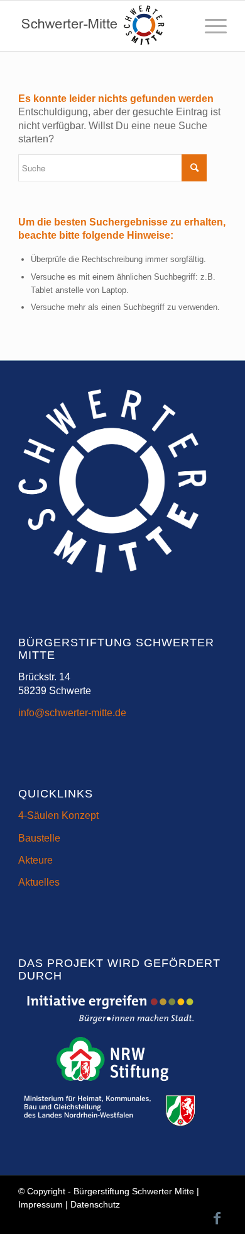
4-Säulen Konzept (58, 815)
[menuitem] (209, 26)
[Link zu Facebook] (217, 1218)
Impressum (40, 1204)
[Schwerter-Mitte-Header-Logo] (101, 26)
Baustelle (39, 838)
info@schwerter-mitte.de (72, 712)
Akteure (35, 860)
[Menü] (209, 26)
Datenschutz (95, 1204)
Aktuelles (39, 882)
